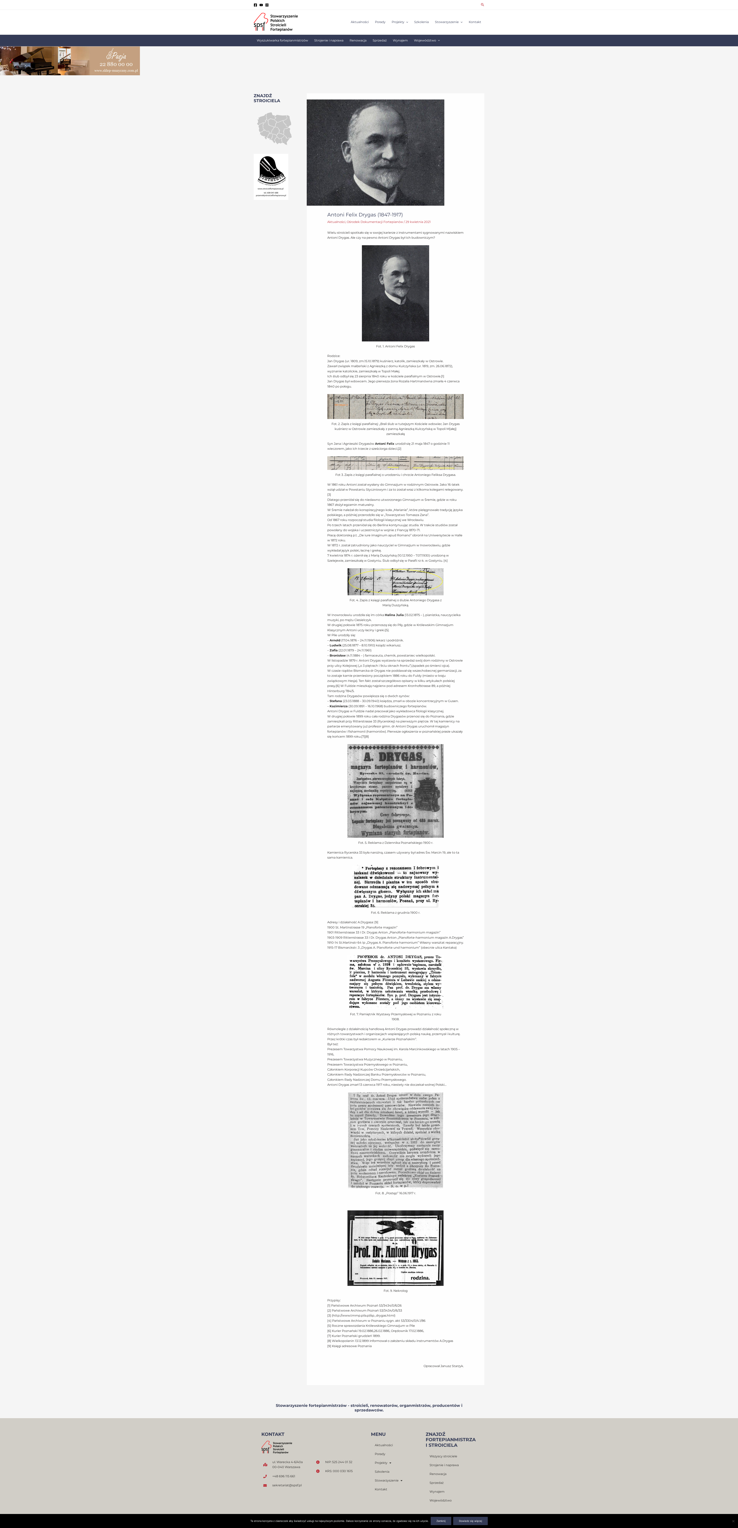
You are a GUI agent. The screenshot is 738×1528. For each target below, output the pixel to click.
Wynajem (437, 1491)
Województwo (441, 1500)
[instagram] (267, 5)
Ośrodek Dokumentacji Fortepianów (375, 222)
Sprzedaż (437, 1483)
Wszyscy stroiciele (443, 1456)
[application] (406, 22)
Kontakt (381, 1489)
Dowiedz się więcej (470, 1520)
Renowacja (438, 1474)
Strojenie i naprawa (444, 1465)
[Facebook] (255, 5)
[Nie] (733, 1521)
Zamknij (440, 1520)
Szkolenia (382, 1471)
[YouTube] (261, 5)
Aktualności (336, 222)
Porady (380, 1454)
